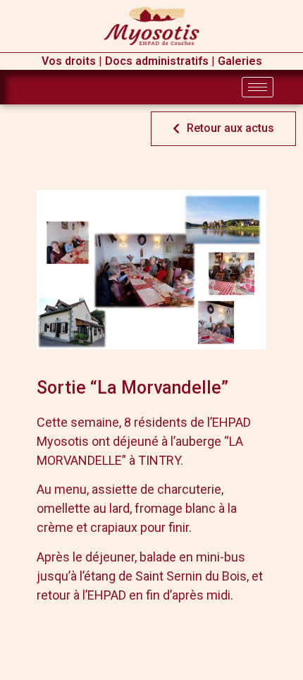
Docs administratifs (157, 61)
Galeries (240, 61)
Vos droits (69, 61)
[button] (223, 128)
